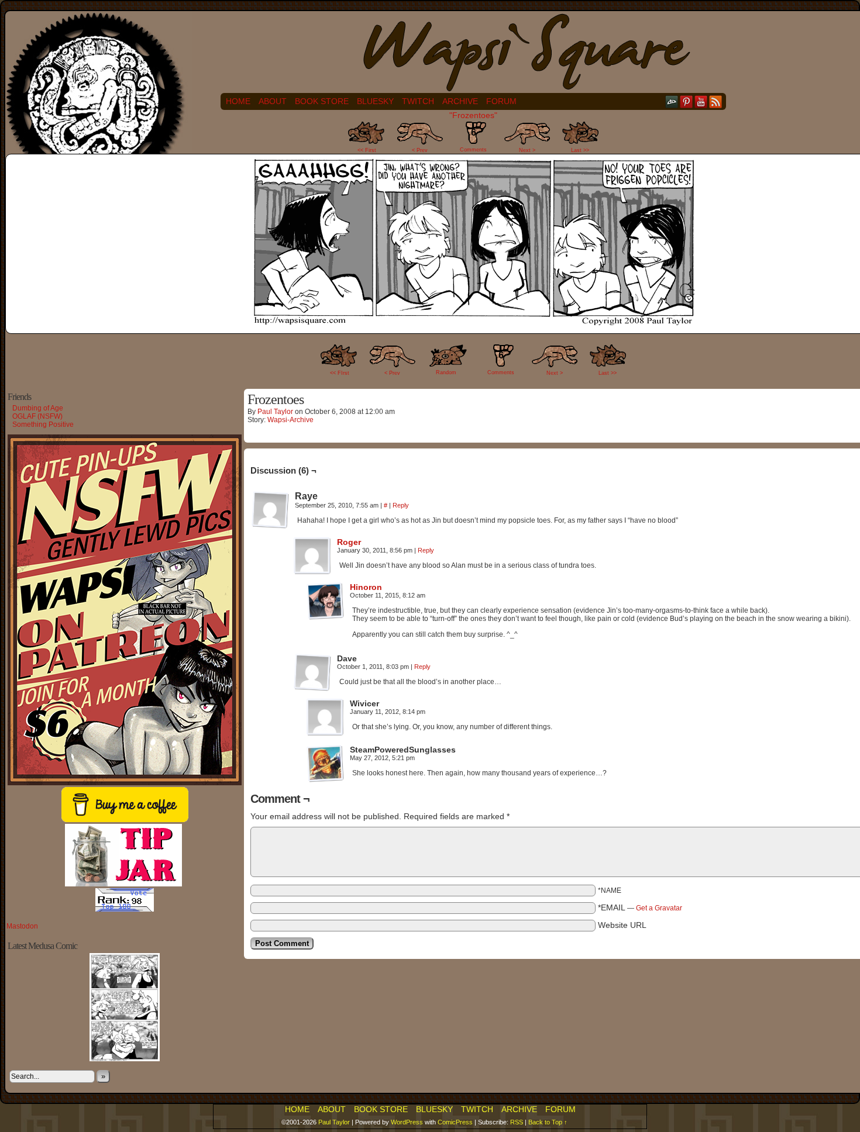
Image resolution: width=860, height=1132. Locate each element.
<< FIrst (339, 373)
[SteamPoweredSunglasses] (325, 763)
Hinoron (366, 587)
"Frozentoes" (473, 115)
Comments (473, 140)
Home (238, 101)
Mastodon (22, 926)
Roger (349, 542)
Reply (401, 505)
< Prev (420, 150)
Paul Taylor (275, 412)
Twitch (418, 101)
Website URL (622, 925)
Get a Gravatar (659, 908)
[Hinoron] (325, 617)
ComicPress (455, 1122)
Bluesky (375, 101)
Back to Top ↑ (547, 1122)
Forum (501, 101)
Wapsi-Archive (290, 420)
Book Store (322, 101)
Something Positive (43, 424)
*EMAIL (640, 907)
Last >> (580, 150)
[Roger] (312, 572)
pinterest (686, 101)
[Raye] (270, 510)
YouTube (701, 101)
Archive (460, 101)
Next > (527, 150)
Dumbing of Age (37, 408)
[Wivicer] (325, 717)
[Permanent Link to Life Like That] (125, 1059)
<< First (366, 150)
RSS (715, 101)
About (273, 101)
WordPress (407, 1122)
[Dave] (312, 672)
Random (446, 372)
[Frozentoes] (473, 325)
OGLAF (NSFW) (37, 416)
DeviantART (672, 101)
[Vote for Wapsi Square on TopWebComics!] (124, 909)
